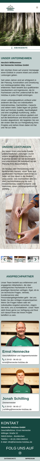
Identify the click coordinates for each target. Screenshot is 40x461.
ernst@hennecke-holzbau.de (15, 362)
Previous (4, 259)
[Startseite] (10, 8)
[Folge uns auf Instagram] (20, 453)
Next (35, 259)
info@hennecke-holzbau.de (20, 442)
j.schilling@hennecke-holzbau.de (17, 409)
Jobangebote (21, 48)
